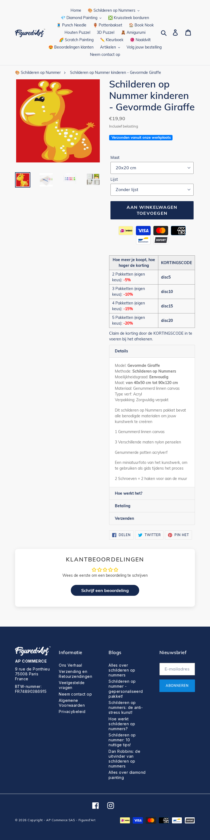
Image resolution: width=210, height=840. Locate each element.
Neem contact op (75, 694)
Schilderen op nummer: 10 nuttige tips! (122, 740)
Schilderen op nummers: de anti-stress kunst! (126, 707)
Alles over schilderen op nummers (122, 670)
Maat (114, 157)
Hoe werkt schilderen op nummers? (122, 724)
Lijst (114, 179)
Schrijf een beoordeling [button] (105, 590)
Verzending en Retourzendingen (75, 674)
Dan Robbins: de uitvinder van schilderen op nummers (124, 759)
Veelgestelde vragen (72, 685)
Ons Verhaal (70, 665)
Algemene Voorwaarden (72, 703)
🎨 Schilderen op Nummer (38, 72)
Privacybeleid (72, 711)
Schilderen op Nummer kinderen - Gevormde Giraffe (115, 72)
